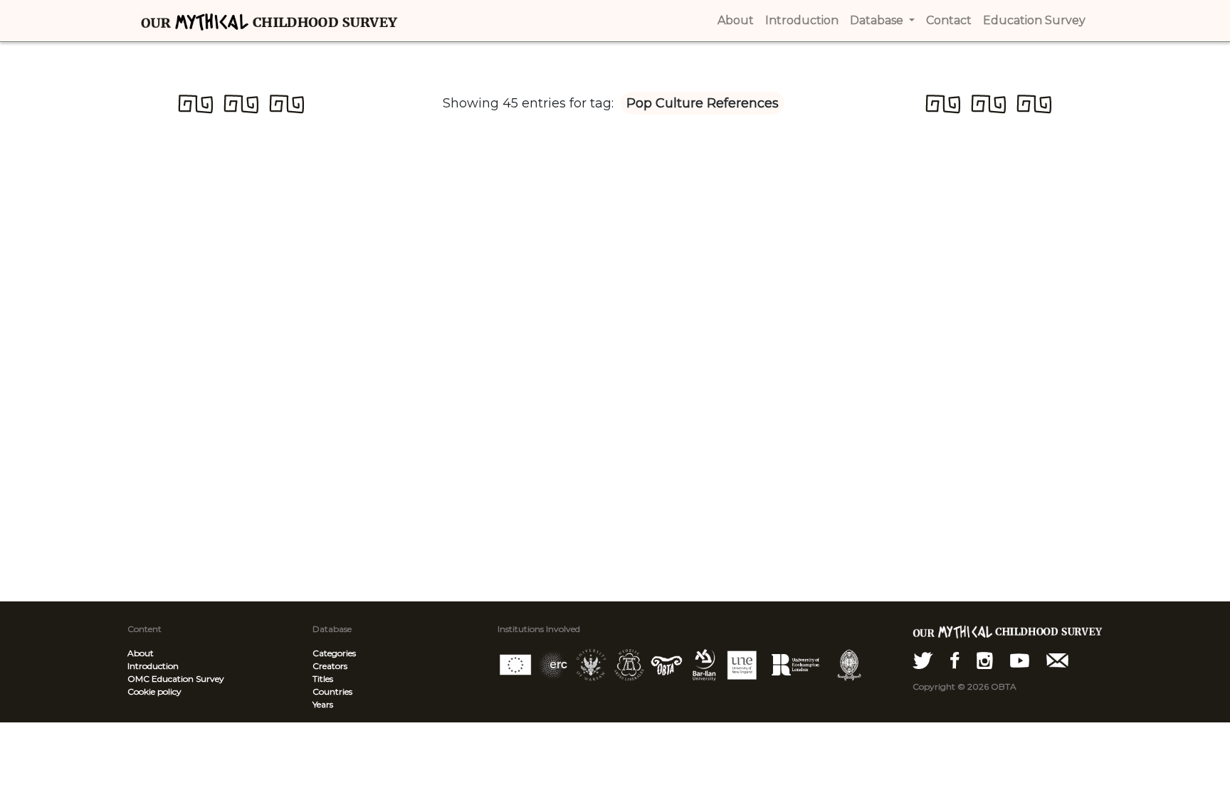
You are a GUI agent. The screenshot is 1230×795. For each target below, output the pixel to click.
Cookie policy (154, 691)
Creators (329, 665)
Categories (334, 653)
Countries (332, 691)
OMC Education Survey (175, 678)
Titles (322, 678)
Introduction (153, 665)
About (140, 653)
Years (322, 704)
